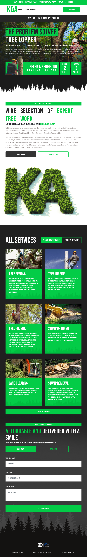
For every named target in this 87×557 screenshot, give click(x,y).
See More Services (43, 411)
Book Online (72, 9)
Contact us (53, 154)
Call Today (21, 154)
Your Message (10, 486)
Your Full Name (10, 458)
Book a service (72, 240)
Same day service (51, 240)
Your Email (9, 472)
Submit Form (43, 508)
